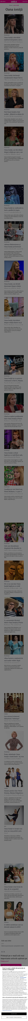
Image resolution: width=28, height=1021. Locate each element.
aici (24, 988)
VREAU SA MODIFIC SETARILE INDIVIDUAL (14, 1017)
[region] (14, 993)
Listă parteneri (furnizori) (7, 1010)
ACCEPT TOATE (14, 1013)
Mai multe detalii (23, 977)
